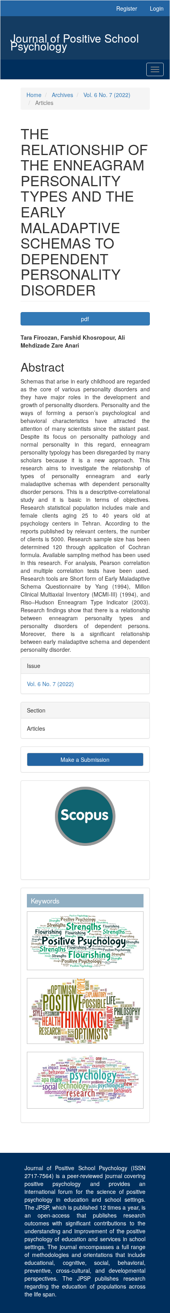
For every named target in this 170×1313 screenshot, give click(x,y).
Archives (62, 95)
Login (157, 8)
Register (126, 8)
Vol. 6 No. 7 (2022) (106, 95)
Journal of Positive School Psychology (74, 39)
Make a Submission (85, 759)
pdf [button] (85, 319)
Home (34, 95)
